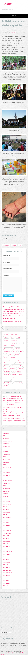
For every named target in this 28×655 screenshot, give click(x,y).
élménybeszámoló (18, 382)
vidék (20, 245)
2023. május (6, 451)
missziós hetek (13, 368)
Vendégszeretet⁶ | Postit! (9, 407)
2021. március (6, 472)
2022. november (7, 465)
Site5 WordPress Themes (11, 652)
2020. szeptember (8, 486)
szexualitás (6, 377)
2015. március (6, 565)
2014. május (6, 580)
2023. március (7, 457)
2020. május (6, 496)
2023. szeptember (8, 449)
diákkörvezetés (14, 340)
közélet (5, 362)
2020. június (6, 493)
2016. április (6, 541)
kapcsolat (17, 354)
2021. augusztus (7, 467)
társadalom (15, 379)
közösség (12, 362)
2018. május (6, 509)
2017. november (7, 517)
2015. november (7, 551)
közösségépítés (19, 362)
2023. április (6, 454)
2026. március (7, 436)
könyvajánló (18, 360)
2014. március (7, 586)
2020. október (6, 483)
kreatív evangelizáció (8, 360)
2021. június (6, 470)
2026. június (6, 433)
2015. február (6, 567)
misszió (5, 368)
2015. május (6, 559)
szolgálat (13, 377)
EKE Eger (6, 345)
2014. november (7, 572)
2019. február (6, 501)
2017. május (6, 522)
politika (19, 371)
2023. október (6, 446)
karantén (6, 357)
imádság (10, 354)
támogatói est (7, 379)
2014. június (6, 578)
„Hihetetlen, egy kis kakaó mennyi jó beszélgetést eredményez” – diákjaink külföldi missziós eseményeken (13, 311)
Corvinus (18, 337)
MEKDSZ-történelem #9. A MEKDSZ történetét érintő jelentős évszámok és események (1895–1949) (13, 398)
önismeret (6, 385)
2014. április (6, 583)
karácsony (13, 357)
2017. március (7, 528)
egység (13, 343)
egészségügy (20, 343)
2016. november (7, 533)
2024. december (7, 441)
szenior (20, 374)
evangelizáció (7, 351)
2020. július (6, 491)
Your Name (6, 256)
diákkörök (13, 32)
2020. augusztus (7, 488)
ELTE (12, 345)
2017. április (6, 525)
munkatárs (21, 368)
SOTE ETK (6, 374)
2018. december (7, 504)
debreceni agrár (6, 245)
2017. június (6, 520)
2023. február (6, 459)
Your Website (7, 269)
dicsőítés (6, 340)
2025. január (6, 438)
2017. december (7, 515)
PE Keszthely (7, 371)
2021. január (6, 478)
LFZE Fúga (6, 365)
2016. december (7, 530)
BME (12, 337)
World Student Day (8, 382)
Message (6, 275)
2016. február (6, 546)
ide (10, 647)
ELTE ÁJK (18, 348)
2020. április (6, 499)
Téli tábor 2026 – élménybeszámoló (13, 316)
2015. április (6, 562)
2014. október (6, 575)
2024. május (6, 443)
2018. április (6, 512)
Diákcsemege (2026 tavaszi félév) (12, 307)
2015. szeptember (8, 557)
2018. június (6, 507)
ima (5, 354)
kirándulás (14, 245)
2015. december (7, 549)
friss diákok (15, 351)
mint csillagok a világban (17, 365)
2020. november (7, 480)
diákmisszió (6, 343)
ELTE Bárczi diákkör (8, 348)
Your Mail (6, 262)
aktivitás (6, 334)
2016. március (6, 544)
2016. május (6, 538)
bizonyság (6, 337)
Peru (13, 371)
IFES (21, 351)
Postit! (7, 4)
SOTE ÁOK (14, 374)
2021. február (6, 475)
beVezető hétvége (14, 334)
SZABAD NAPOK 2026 (9, 318)
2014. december (7, 570)
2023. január (6, 462)
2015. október (6, 554)
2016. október (6, 536)
